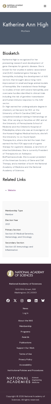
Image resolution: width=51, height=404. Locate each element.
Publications (25, 342)
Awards (25, 337)
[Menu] (45, 6)
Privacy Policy (25, 359)
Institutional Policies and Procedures (25, 370)
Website (12, 190)
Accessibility (25, 364)
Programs (25, 331)
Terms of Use (25, 354)
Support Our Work (26, 348)
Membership (25, 326)
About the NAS (25, 320)
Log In (25, 313)
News (25, 308)
